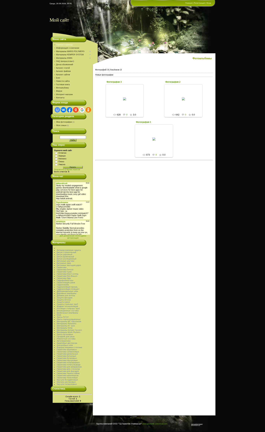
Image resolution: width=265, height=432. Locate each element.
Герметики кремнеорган (68, 375)
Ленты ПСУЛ (63, 317)
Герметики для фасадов (68, 371)
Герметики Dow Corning (67, 274)
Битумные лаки (64, 263)
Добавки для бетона (66, 295)
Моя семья (61, 125)
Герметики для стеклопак (68, 369)
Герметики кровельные (67, 354)
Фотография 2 (172, 82)
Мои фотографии (64, 122)
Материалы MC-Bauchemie (69, 321)
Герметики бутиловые (67, 358)
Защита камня (63, 302)
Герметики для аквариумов (69, 367)
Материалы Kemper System (69, 330)
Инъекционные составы (68, 311)
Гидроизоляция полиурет (68, 289)
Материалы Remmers (66, 324)
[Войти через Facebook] (69, 110)
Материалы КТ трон (66, 326)
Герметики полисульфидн (68, 365)
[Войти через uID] (57, 110)
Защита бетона (64, 300)
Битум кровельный (65, 257)
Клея (59, 315)
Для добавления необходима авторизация (73, 237)
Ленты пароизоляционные (69, 319)
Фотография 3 (114, 82)
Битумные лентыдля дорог (69, 265)
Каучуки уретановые (66, 382)
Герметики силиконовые (68, 352)
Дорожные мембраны (66, 293)
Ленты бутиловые (65, 334)
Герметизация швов (66, 282)
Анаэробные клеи (65, 345)
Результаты (59, 169)
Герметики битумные (66, 356)
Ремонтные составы (66, 339)
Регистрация (199, 3)
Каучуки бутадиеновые (67, 380)
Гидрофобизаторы (65, 280)
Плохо (61, 161)
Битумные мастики (65, 261)
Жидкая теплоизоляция (67, 306)
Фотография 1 (143, 122)
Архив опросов (73, 169)
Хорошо (62, 156)
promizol (126, 101)
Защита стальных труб (67, 304)
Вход (209, 3)
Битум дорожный (64, 254)
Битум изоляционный (66, 259)
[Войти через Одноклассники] (88, 110)
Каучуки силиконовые (67, 384)
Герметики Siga (64, 278)
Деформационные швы (67, 291)
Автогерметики (63, 341)
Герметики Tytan (64, 272)
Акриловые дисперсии (67, 343)
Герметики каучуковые (67, 360)
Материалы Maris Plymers (68, 332)
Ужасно (61, 164)
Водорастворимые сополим (69, 347)
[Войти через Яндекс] (75, 110)
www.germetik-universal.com (154, 424)
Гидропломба (63, 285)
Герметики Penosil (65, 269)
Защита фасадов (64, 298)
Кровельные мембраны (67, 313)
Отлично (62, 153)
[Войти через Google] (82, 110)
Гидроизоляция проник (67, 287)
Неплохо (62, 159)
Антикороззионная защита (69, 250)
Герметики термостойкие (68, 373)
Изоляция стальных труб (68, 308)
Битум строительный (66, 252)
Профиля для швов (65, 336)
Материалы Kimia (64, 328)
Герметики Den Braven (67, 276)
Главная (188, 3)
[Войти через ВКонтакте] (63, 110)
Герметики (61, 267)
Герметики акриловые (67, 349)
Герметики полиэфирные (68, 362)
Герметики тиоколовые (67, 378)
